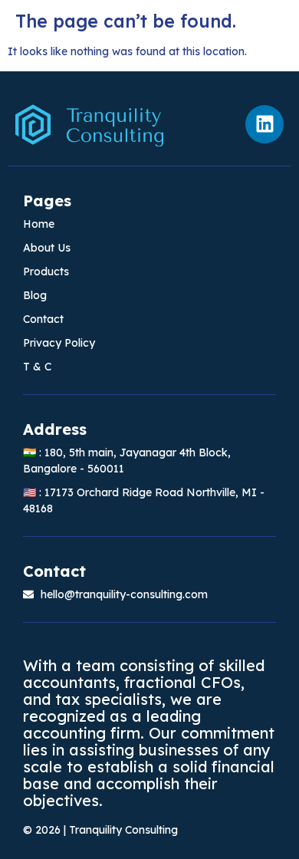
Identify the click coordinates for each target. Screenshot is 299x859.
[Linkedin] (264, 124)
